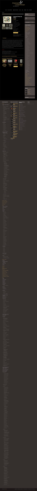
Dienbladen (5, 107)
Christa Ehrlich (4, 279)
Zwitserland (5, 130)
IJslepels (5, 404)
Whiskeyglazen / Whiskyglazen (6, 174)
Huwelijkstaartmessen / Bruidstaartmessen (6, 432)
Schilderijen (27, 70)
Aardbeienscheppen (6, 438)
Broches (4, 292)
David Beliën (21, 104)
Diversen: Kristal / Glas (6, 160)
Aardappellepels (6, 387)
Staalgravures (28, 64)
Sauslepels (5, 424)
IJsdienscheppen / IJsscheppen (6, 444)
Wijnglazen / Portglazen (5, 176)
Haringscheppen (6, 440)
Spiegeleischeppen (6, 454)
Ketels (4, 114)
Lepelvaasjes (5, 333)
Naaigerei (5, 338)
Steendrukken (28, 65)
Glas (3, 208)
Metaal (3, 264)
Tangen (4, 459)
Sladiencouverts (6, 381)
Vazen (4, 149)
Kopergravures (28, 50)
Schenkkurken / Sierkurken (5, 347)
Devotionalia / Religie (28, 28)
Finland (5, 191)
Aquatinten (28, 39)
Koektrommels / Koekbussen (5, 307)
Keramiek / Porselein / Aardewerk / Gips (5, 132)
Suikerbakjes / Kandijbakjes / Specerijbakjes (5, 357)
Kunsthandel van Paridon (23, 106)
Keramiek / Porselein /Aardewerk (5, 262)
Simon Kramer (21, 119)
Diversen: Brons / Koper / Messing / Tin (6, 109)
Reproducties (5, 236)
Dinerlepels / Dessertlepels (5, 397)
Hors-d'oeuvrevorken (6, 477)
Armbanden (5, 291)
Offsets (27, 57)
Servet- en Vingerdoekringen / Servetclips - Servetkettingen (6, 349)
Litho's (4, 229)
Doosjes (4, 322)
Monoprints (28, 56)
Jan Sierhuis (21, 128)
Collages (27, 40)
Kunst (16, 35)
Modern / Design (27, 73)
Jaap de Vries (21, 118)
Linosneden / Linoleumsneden (5, 227)
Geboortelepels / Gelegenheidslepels (6, 401)
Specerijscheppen (6, 453)
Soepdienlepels (6, 425)
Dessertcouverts (6, 375)
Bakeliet (4, 260)
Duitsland (5, 124)
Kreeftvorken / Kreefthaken (5, 479)
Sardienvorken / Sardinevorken (6, 480)
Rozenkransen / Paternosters (5, 344)
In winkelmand (16, 32)
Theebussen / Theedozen (6, 196)
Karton (4, 249)
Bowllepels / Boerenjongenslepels (6, 392)
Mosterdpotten (5, 310)
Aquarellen (14, 35)
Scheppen (5, 437)
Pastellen (28, 58)
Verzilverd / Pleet (27, 79)
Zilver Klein (4, 316)
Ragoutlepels (5, 420)
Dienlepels (5, 396)
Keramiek (4, 209)
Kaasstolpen (5, 178)
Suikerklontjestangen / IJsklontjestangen (6, 463)
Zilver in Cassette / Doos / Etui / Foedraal (6, 314)
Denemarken (5, 190)
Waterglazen (5, 173)
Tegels (4, 148)
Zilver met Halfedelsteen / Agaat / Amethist (6, 367)
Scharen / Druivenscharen (6, 345)
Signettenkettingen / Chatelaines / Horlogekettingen (6, 355)
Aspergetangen (6, 460)
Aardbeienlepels (6, 388)
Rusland (4, 129)
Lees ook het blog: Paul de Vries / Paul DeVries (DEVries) (9, 56)
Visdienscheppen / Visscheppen (6, 458)
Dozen (4, 110)
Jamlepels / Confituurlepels (6, 406)
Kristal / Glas (4, 263)
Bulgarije (4, 135)
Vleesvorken (5, 484)
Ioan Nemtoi (21, 105)
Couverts (5, 372)
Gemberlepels (6, 402)
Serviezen (5, 312)
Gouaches (28, 48)
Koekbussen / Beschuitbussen (5, 183)
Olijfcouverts (5, 380)
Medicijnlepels (6, 413)
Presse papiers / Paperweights (5, 117)
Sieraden (4, 290)
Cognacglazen (5, 168)
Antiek (26, 26)
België (3, 278)
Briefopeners (5, 320)
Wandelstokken (27, 81)
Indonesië (4, 284)
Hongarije (5, 142)
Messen (4, 429)
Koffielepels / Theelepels (5, 410)
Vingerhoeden (5, 362)
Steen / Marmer (27, 71)
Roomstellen (5, 311)
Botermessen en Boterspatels (6, 430)
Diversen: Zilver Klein (6, 321)
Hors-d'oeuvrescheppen (6, 442)
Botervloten (5, 157)
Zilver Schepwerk (5, 371)
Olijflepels (5, 419)
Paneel (4, 250)
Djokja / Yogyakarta (6, 285)
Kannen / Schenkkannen (6, 180)
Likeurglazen (5, 170)
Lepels (4, 386)
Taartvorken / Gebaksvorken (6, 482)
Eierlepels (5, 399)
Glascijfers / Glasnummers (5, 327)
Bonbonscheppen (6, 439)
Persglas (4, 186)
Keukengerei (27, 30)
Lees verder (15, 66)
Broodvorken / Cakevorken (6, 470)
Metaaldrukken (28, 55)
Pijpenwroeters (5, 341)
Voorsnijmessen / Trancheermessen (6, 435)
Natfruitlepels (5, 418)
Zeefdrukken (5, 244)
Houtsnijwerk (4, 122)
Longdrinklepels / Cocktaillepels (6, 412)
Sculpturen (5, 254)
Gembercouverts (6, 378)
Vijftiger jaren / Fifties (28, 80)
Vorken (4, 466)
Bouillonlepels (5, 390)
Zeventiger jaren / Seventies (5, 276)
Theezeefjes (5, 360)
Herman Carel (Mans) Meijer (23, 120)
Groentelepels (6, 403)
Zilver (26, 85)
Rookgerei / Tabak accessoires (29, 77)
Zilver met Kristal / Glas (5, 369)
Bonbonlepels (5, 389)
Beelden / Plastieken (28, 32)
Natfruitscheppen (6, 445)
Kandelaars (5, 111)
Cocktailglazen (6, 167)
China (4, 136)
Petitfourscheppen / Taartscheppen (6, 448)
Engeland (5, 125)
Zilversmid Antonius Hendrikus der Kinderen (22, 115)
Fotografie (5, 220)
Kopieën (27, 51)
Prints (27, 59)
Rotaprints (5, 237)
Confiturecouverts (6, 374)
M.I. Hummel (5, 138)
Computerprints (28, 42)
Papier (18, 35)
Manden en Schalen (6, 309)
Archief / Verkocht (27, 27)
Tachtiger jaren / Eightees (28, 78)
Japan (4, 143)
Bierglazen (5, 162)
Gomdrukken (28, 47)
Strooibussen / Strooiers (6, 195)
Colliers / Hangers (6, 293)
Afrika (4, 123)
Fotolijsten (5, 303)
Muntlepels (5, 417)
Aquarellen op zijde (6, 256)
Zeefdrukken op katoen (6, 257)
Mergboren (5, 414)
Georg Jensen (4, 283)
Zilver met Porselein (5, 370)
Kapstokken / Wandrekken (5, 113)
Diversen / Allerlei (27, 29)
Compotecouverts (6, 373)
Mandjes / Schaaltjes (6, 334)
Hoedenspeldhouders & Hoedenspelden (22, 122)
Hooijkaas (21, 127)
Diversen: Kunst (4, 207)
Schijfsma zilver (21, 113)
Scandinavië (5, 189)
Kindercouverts (6, 379)
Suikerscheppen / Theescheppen (6, 456)
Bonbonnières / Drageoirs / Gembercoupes (5, 154)
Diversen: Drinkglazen (6, 169)
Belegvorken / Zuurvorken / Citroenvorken (5, 468)
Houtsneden (28, 49)
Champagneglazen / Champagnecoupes (6, 165)
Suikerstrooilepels (6, 426)
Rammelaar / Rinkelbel (6, 342)
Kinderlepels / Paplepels (5, 408)
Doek (4, 248)
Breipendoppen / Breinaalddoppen (6, 318)
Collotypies (28, 41)
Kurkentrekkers (5, 332)
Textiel (26, 72)
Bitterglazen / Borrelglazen (5, 164)
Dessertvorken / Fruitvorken (6, 473)
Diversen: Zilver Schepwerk (5, 384)
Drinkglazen (5, 161)
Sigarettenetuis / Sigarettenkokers (5, 352)
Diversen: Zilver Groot (6, 301)
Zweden (5, 192)
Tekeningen (28, 67)
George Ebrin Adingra (22, 123)
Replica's (3, 267)
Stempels (28, 66)
